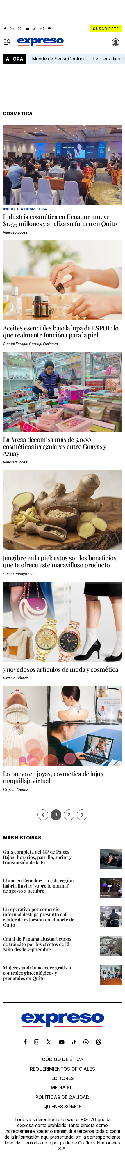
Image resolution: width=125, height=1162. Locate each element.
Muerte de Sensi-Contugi (58, 59)
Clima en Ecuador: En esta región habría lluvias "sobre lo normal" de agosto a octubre (38, 885)
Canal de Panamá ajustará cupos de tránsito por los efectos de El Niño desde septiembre (37, 944)
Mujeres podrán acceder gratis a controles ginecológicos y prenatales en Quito (37, 973)
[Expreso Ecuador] (62, 1025)
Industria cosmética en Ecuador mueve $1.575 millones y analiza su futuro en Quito (60, 220)
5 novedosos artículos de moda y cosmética (60, 669)
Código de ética (62, 1059)
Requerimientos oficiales (62, 1069)
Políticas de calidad (62, 1097)
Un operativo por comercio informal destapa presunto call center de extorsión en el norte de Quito (38, 917)
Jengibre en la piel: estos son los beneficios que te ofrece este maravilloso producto (59, 561)
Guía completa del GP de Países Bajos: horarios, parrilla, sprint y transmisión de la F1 (37, 857)
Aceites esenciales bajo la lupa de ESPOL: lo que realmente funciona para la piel (61, 331)
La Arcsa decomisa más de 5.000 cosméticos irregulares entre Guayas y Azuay (54, 446)
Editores (62, 1078)
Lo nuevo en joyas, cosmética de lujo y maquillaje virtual (53, 777)
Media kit (62, 1087)
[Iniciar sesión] (115, 42)
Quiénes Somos (62, 1106)
